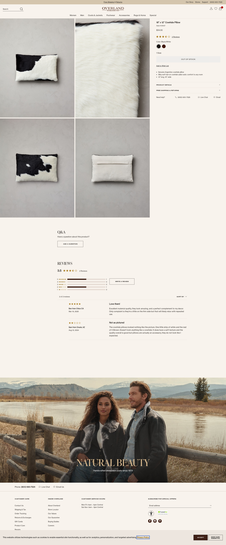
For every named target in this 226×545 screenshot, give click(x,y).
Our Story (189, 2)
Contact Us (19, 506)
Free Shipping (109, 2)
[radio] (159, 46)
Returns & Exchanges (23, 518)
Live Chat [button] (204, 97)
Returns (119, 2)
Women (73, 15)
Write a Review (122, 281)
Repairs (17, 530)
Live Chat (46, 487)
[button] (211, 8)
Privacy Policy (143, 537)
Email (218, 97)
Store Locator (53, 510)
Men (82, 15)
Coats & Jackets (95, 15)
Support (205, 2)
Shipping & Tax (20, 510)
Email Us (60, 487)
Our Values (52, 514)
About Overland (54, 506)
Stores (197, 2)
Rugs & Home (140, 15)
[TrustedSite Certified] (162, 513)
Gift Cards (19, 522)
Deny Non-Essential (215, 537)
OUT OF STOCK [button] (188, 59)
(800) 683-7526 (216, 2)
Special (153, 15)
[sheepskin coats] (113, 430)
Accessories (124, 15)
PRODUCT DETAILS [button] (164, 85)
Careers (51, 526)
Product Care (20, 526)
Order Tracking (20, 514)
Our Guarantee (54, 518)
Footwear (111, 15)
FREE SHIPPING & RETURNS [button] (167, 90)
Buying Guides (53, 522)
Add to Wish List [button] (162, 66)
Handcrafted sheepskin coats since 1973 (113, 470)
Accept (200, 537)
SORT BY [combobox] (180, 296)
